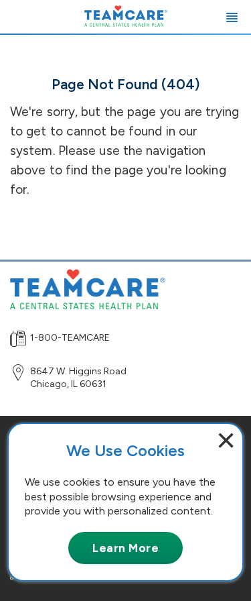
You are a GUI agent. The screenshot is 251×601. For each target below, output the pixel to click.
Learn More (125, 548)
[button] (232, 17)
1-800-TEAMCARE (70, 337)
